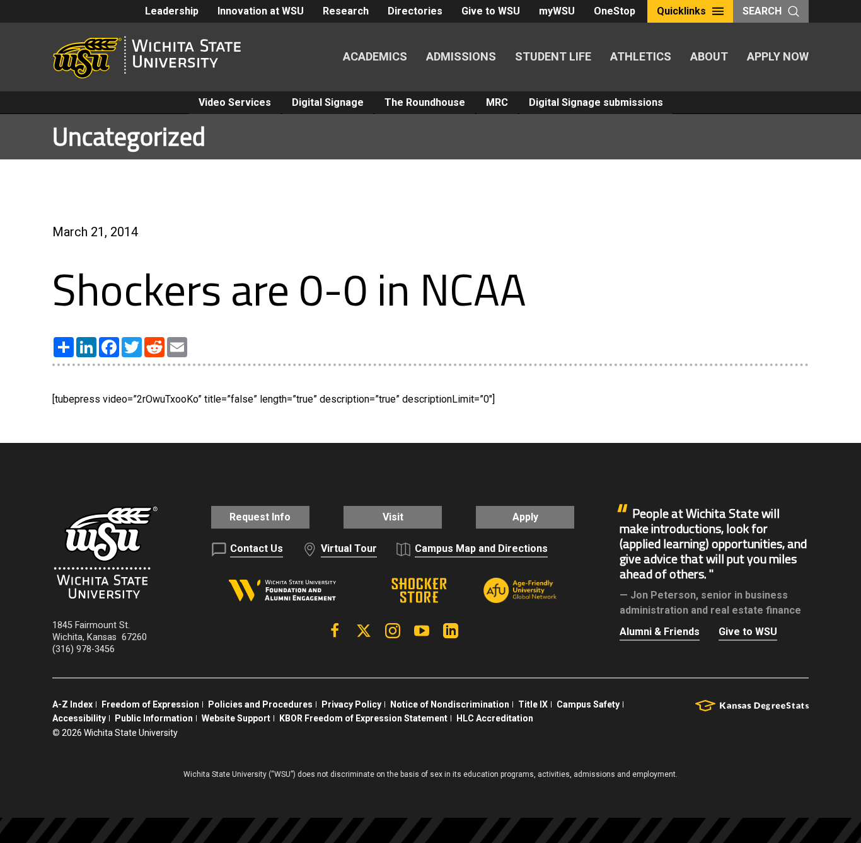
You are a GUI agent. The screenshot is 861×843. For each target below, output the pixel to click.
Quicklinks (681, 11)
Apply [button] (525, 517)
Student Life (553, 56)
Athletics (640, 56)
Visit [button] (393, 517)
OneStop (614, 11)
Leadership (172, 11)
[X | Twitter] (363, 630)
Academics (375, 56)
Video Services (235, 102)
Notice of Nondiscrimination (449, 704)
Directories (415, 11)
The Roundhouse (424, 102)
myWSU (557, 11)
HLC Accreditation (494, 718)
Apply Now (778, 56)
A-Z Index (72, 704)
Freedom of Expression (150, 704)
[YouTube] (421, 630)
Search (762, 11)
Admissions (461, 56)
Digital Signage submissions (596, 102)
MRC (497, 102)
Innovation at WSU (260, 11)
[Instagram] (392, 630)
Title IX (533, 704)
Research (346, 11)
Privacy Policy (351, 704)
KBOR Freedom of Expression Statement (363, 718)
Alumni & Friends (660, 632)
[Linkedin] (450, 630)
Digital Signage (328, 102)
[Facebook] (334, 630)
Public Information (154, 718)
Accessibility (79, 718)
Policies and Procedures (260, 704)
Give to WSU (490, 11)
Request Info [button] (260, 517)
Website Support (236, 718)
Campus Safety (588, 704)
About (709, 56)
